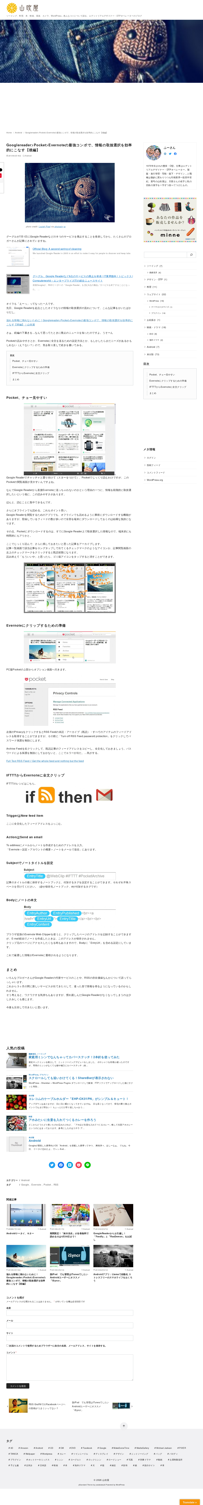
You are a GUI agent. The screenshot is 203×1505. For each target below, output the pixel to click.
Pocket (47, 1184)
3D (11, 1447)
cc (65, 226)
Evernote (36, 1184)
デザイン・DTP (155, 279)
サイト (9, 1333)
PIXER (182, 1447)
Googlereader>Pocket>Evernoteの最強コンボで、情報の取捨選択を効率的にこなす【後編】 (66, 132)
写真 (131, 1459)
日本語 (43, 1465)
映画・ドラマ (153, 327)
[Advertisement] (101, 106)
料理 (149, 286)
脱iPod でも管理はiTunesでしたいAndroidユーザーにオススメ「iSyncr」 (69, 1277)
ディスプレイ (101, 1453)
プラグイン (156, 313)
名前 (8, 1307)
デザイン (119, 1453)
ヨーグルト (76, 1459)
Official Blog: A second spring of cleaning (57, 249)
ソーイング (152, 265)
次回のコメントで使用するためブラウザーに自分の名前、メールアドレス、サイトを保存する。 (58, 1345)
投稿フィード (153, 465)
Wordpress (47, 1453)
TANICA (14, 1453)
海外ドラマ (154, 340)
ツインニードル (80, 1453)
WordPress (154, 301)
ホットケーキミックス (38, 1459)
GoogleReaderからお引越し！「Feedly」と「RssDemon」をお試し (112, 1236)
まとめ (15, 379)
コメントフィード (156, 472)
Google (25, 1184)
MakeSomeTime (121, 1447)
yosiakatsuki (100, 1485)
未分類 (150, 354)
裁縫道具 (153, 272)
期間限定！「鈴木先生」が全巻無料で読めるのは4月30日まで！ (69, 1235)
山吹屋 (105, 1479)
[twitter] (170, 153)
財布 (125, 1465)
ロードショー (114, 1459)
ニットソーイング (139, 1453)
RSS (56, 1184)
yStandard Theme (86, 1485)
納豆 (114, 1465)
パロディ (173, 1453)
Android (19, 132)
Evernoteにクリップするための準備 (30, 367)
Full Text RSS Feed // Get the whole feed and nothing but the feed (45, 761)
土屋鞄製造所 (176, 1459)
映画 (56, 1465)
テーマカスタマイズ (160, 307)
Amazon (24, 1447)
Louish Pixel (44, 226)
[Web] (165, 153)
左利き (29, 1465)
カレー (63, 1453)
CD (51, 1447)
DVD (151, 334)
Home (9, 132)
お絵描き (151, 319)
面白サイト (149, 1465)
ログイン (151, 457)
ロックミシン (94, 1459)
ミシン (60, 1459)
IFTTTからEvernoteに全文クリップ (30, 373)
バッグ (159, 1453)
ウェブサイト (153, 294)
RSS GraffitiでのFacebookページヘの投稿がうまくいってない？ (47, 1406)
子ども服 (14, 1465)
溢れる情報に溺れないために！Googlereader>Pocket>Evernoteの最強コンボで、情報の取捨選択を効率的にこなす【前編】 (26, 1279)
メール (9, 1320)
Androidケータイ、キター (20, 1233)
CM (62, 1447)
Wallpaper (30, 1453)
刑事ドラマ (145, 1459)
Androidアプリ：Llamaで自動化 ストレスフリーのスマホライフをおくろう (112, 1277)
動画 (160, 1459)
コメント (11, 1352)
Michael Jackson (164, 1447)
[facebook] (175, 153)
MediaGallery (143, 1447)
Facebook (87, 1447)
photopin (59, 226)
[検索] (191, 255)
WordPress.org (155, 479)
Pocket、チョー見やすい (25, 360)
